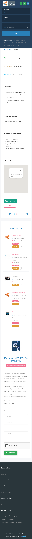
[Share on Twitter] (14, 214)
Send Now (12, 453)
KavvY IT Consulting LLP (20, 238)
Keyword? (6, 9)
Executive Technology (19, 293)
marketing (23, 40)
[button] (16, 179)
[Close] (21, 170)
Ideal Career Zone (18, 279)
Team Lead (15, 312)
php (13, 42)
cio (9, 42)
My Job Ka (18, 536)
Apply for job (11, 201)
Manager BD (16, 254)
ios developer (19, 42)
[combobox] (16, 20)
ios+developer (15, 45)
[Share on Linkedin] (17, 214)
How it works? (5, 480)
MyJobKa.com (22, 533)
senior (5, 42)
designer (16, 40)
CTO (25, 42)
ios (4, 45)
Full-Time (15, 246)
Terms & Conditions (6, 492)
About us (3, 474)
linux (8, 45)
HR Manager (16, 276)
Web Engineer (16, 235)
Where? (6, 17)
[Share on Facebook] (10, 214)
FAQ (2, 505)
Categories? (7, 25)
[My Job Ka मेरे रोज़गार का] (9, 3)
